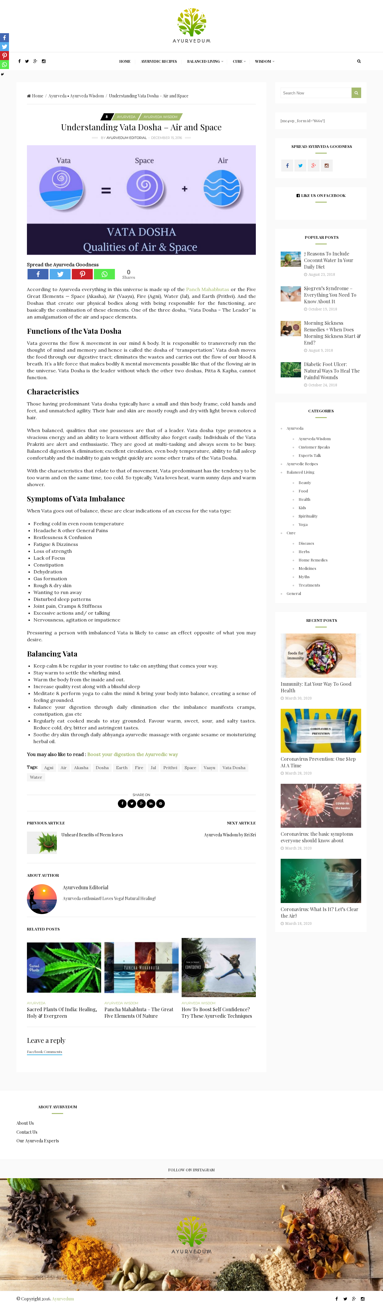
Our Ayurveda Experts (37, 1141)
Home (124, 61)
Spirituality (308, 515)
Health (304, 499)
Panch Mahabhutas (208, 289)
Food (303, 490)
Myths (304, 576)
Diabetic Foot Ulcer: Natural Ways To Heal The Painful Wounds (332, 370)
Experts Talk (310, 455)
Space (190, 767)
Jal (153, 767)
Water (36, 777)
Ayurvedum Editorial (127, 138)
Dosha (102, 767)
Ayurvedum (63, 1299)
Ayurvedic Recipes (159, 61)
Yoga (303, 524)
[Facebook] (38, 274)
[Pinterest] (82, 274)
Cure (237, 61)
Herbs (304, 551)
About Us (25, 1123)
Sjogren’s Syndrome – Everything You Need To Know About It (330, 294)
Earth (121, 767)
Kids (302, 507)
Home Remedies (313, 559)
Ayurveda (57, 96)
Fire (139, 767)
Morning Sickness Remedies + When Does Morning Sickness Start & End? (332, 333)
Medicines (307, 568)
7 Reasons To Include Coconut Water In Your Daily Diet (328, 260)
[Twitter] (60, 274)
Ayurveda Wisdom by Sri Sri (230, 835)
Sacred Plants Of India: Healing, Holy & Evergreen (62, 1012)
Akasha (81, 767)
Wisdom (263, 61)
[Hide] (2, 74)
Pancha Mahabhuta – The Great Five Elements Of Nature (138, 1012)
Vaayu (209, 767)
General (294, 593)
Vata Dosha (234, 767)
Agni (48, 767)
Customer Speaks (314, 446)
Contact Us (26, 1132)
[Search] (359, 61)
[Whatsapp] (104, 274)
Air (64, 767)
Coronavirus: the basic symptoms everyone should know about (317, 837)
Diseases (306, 543)
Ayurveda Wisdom (87, 96)
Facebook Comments (44, 1051)
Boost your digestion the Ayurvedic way (132, 754)
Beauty (305, 482)
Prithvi (170, 767)
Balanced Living (203, 61)
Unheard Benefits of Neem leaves (92, 835)
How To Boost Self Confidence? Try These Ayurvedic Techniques (217, 1012)
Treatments (309, 584)
